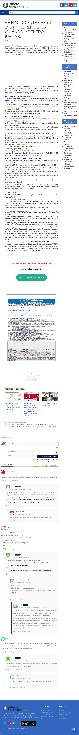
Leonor (21, 557)
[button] (2, 12)
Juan (20, 660)
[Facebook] (62, 5)
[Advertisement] (31, 70)
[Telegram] (75, 5)
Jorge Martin (22, 489)
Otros (9, 423)
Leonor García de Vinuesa (33, 607)
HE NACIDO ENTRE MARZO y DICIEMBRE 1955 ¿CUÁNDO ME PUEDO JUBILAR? (32, 427)
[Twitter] (66, 5)
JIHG (24, 514)
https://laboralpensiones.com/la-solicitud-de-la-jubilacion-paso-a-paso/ (30, 570)
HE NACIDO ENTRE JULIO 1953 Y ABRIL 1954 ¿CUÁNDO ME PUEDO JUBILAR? (31, 425)
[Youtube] (70, 5)
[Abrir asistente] (74, 730)
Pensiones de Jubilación (18, 423)
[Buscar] (76, 12)
